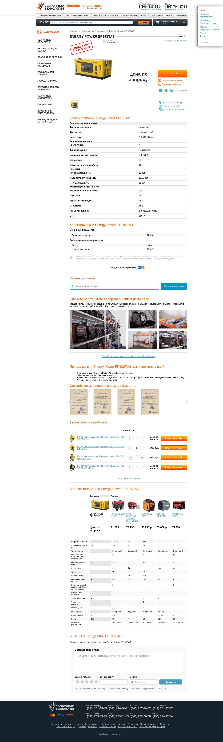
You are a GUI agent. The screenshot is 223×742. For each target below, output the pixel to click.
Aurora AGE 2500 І (146, 515)
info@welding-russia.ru (172, 80)
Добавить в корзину (174, 438)
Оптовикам (157, 15)
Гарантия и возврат (66, 726)
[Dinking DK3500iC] (164, 511)
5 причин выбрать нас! (50, 15)
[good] (91, 681)
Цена (202, 10)
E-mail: (133, 677)
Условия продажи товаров (152, 726)
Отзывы (203, 36)
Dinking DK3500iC (161, 515)
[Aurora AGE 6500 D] (179, 511)
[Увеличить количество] (142, 438)
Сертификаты (111, 15)
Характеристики (206, 17)
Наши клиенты (130, 15)
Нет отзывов (182, 41)
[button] (74, 105)
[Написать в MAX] (172, 90)
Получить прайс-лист (172, 84)
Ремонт (169, 15)
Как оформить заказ (127, 726)
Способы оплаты (107, 726)
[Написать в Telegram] (160, 90)
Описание (204, 13)
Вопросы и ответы (149, 724)
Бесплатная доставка (77, 15)
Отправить (170, 682)
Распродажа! (51, 32)
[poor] (82, 681)
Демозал (203, 26)
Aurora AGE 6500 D (177, 515)
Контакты (181, 15)
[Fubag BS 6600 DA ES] (118, 511)
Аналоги (203, 33)
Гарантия (97, 15)
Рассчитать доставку (208, 23)
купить (172, 73)
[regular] (87, 681)
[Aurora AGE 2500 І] (149, 511)
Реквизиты (165, 724)
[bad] (77, 681)
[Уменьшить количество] (131, 438)
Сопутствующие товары (210, 30)
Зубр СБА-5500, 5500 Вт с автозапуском (132, 517)
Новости (145, 15)
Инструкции (205, 20)
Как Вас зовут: (106, 677)
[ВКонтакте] (139, 267)
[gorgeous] (96, 681)
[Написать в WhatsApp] (166, 90)
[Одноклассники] (142, 267)
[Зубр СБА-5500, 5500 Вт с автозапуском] (134, 511)
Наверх (206, 43)
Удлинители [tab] (128, 430)
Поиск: (43, 22)
